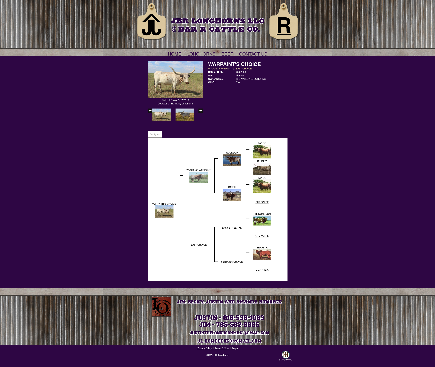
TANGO (262, 143)
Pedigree (155, 134)
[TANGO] (262, 151)
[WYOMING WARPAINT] (198, 177)
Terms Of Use (222, 348)
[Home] (217, 20)
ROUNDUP (232, 152)
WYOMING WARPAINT (220, 68)
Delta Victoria (262, 236)
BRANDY (262, 161)
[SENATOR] (262, 254)
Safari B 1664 (262, 270)
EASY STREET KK (232, 227)
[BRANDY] (262, 168)
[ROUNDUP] (232, 159)
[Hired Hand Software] (285, 356)
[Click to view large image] (175, 79)
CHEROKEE (262, 202)
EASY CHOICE (244, 68)
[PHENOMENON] (262, 220)
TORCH (232, 187)
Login (235, 348)
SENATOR (262, 247)
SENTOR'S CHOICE (232, 261)
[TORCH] (232, 194)
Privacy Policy (204, 348)
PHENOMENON (262, 214)
